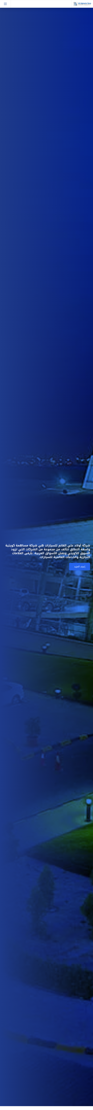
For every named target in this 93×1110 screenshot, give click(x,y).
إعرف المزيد (79, 567)
